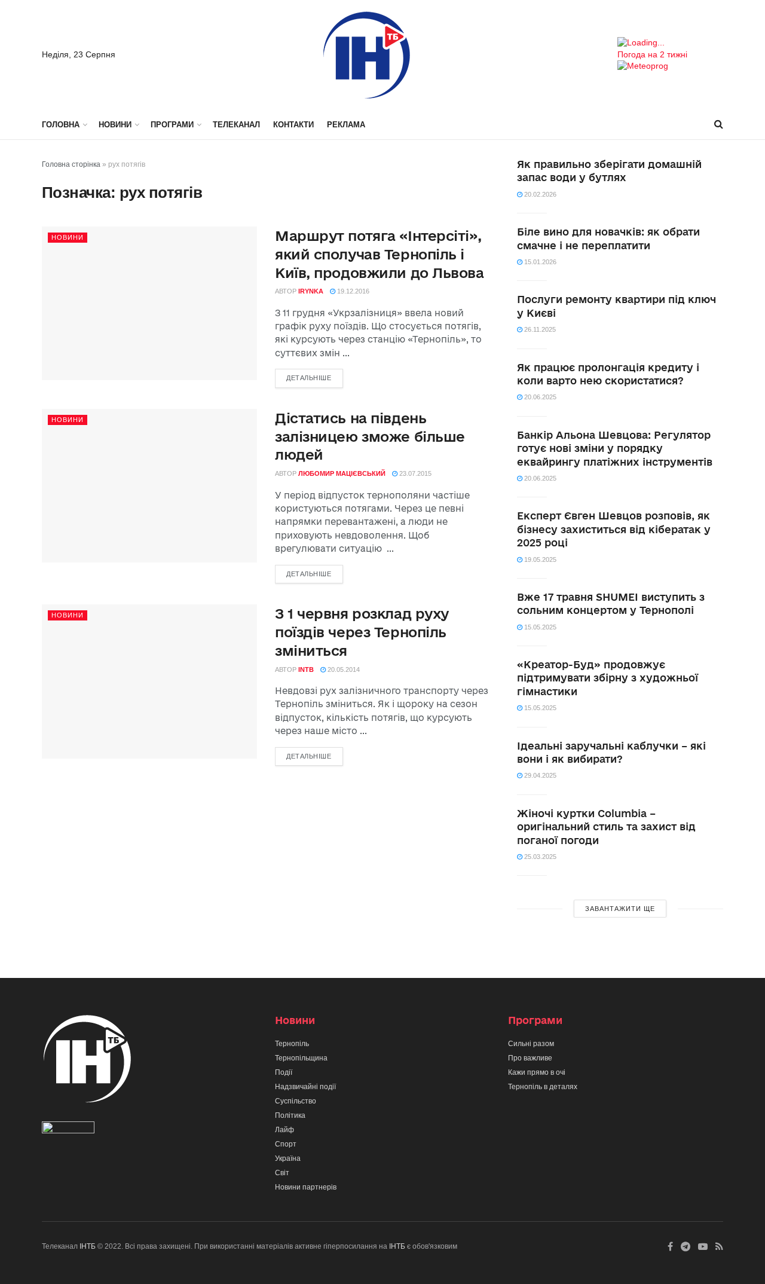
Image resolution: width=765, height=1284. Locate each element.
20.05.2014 (343, 669)
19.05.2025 (539, 559)
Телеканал (236, 124)
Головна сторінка (71, 164)
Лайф (284, 1130)
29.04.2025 (539, 775)
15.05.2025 (539, 627)
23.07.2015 (414, 473)
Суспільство (295, 1101)
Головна (60, 124)
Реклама (346, 124)
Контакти (293, 124)
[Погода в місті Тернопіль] (670, 43)
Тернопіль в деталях (542, 1087)
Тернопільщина (301, 1058)
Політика (290, 1115)
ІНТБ (87, 1246)
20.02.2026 (539, 194)
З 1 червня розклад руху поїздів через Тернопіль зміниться (362, 632)
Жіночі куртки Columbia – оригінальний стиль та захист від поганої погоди (606, 827)
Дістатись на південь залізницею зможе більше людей (370, 436)
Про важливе (530, 1058)
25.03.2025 (539, 856)
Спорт (285, 1144)
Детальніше (309, 377)
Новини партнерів (305, 1187)
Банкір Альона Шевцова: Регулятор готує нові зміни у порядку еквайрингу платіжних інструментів (614, 448)
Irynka (310, 291)
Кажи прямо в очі (536, 1072)
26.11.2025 (539, 329)
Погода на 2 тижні (652, 54)
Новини (115, 124)
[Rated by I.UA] (68, 1130)
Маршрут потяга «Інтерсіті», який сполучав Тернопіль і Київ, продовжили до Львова (379, 254)
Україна (288, 1158)
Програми (172, 124)
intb (306, 669)
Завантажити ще (620, 908)
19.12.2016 (352, 291)
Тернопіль (292, 1044)
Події (283, 1072)
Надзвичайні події (305, 1087)
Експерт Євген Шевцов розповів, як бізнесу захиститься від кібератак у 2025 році (614, 529)
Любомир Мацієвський (341, 473)
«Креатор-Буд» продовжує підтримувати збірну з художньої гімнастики (607, 678)
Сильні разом (531, 1044)
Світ (282, 1173)
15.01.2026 (539, 261)
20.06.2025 (539, 397)
